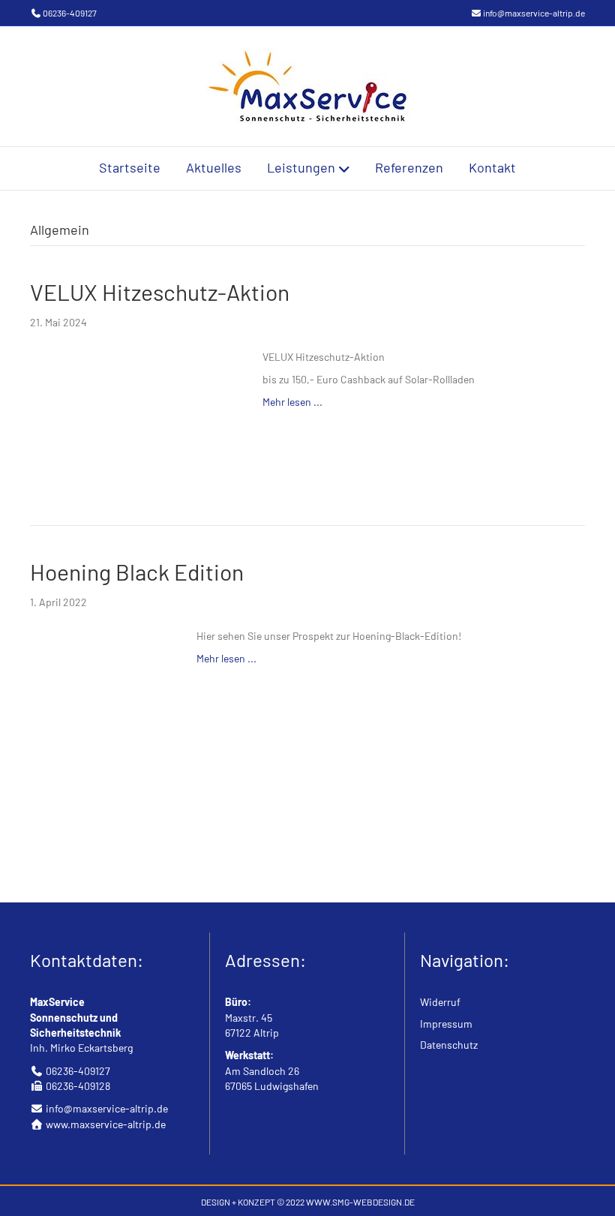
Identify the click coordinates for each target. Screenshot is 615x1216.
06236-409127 (70, 13)
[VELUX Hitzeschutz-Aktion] (131, 411)
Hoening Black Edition (137, 571)
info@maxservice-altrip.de (534, 13)
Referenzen (409, 167)
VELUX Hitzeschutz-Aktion (160, 291)
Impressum (446, 1023)
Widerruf (440, 1001)
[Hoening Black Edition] (98, 739)
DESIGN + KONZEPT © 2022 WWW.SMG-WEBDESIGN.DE (308, 1201)
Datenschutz (449, 1044)
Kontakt (492, 167)
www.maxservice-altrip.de (106, 1124)
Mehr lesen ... (292, 401)
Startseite (129, 167)
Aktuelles (214, 167)
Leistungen (301, 167)
